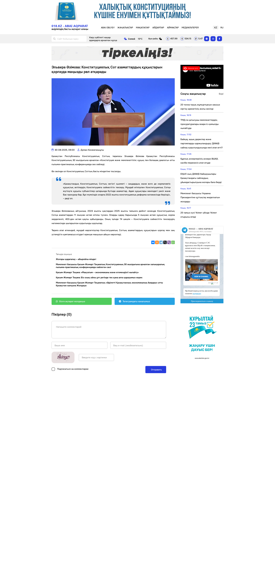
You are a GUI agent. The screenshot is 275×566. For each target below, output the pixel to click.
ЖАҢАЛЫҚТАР (125, 27)
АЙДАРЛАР (158, 27)
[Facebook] (219, 38)
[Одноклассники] (157, 242)
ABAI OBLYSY (108, 27)
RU (221, 27)
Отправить (156, 369)
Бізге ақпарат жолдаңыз (72, 301)
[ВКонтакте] (153, 242)
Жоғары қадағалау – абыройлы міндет (76, 259)
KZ (215, 27)
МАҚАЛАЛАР (143, 27)
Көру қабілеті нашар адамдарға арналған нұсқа (103, 39)
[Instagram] (213, 38)
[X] (165, 242)
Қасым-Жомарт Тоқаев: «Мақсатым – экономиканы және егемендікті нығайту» (97, 272)
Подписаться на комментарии (72, 368)
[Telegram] (206, 38)
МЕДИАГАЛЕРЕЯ (190, 27)
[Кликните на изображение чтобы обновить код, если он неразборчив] (63, 357)
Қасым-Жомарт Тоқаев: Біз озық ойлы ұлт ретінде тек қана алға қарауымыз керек (99, 277)
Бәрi (221, 93)
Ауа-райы (153, 38)
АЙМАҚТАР (173, 27)
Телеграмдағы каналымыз (136, 301)
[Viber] (169, 242)
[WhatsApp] (173, 242)
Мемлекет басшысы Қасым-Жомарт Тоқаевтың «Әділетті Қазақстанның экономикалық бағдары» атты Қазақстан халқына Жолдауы (109, 284)
